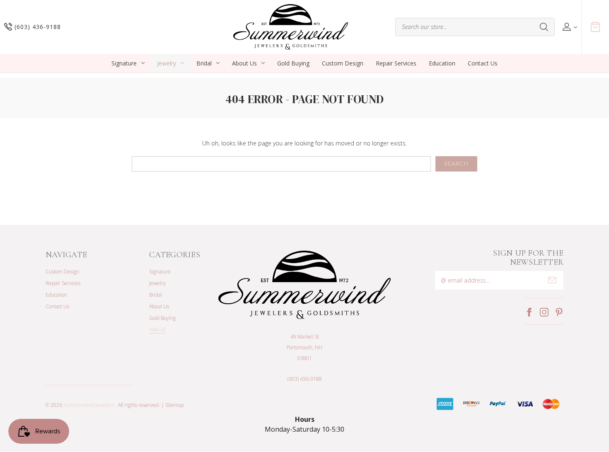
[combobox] (475, 27)
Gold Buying (293, 63)
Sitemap (174, 404)
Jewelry (166, 63)
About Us (244, 63)
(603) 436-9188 (305, 378)
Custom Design (342, 63)
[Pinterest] (559, 312)
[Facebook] (529, 312)
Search (544, 26)
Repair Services (396, 63)
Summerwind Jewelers (88, 404)
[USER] (569, 26)
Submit (552, 280)
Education (442, 63)
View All (157, 329)
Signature (124, 63)
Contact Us (483, 63)
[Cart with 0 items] (595, 27)
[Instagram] (544, 312)
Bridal (204, 63)
